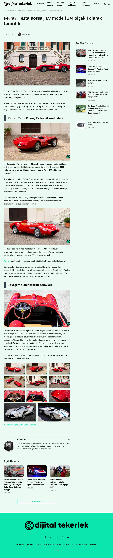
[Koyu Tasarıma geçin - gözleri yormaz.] (105, 4)
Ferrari (7, 261)
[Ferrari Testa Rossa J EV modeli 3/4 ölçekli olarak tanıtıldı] (37, 63)
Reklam (93, 545)
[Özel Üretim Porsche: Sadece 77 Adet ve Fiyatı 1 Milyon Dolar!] (37, 471)
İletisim (97, 4)
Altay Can (27, 34)
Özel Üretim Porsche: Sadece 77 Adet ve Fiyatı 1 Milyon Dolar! (36, 482)
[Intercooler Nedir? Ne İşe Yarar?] (81, 125)
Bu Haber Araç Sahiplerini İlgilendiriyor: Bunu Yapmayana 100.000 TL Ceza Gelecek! (98, 109)
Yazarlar (20, 545)
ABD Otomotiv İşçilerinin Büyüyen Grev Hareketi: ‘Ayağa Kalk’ (59, 483)
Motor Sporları (50, 3)
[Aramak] (108, 3)
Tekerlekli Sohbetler (72, 3)
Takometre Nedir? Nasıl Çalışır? (97, 81)
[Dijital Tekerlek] (17, 4)
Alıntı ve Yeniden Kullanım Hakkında (52, 545)
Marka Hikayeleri (86, 3)
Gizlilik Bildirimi (79, 545)
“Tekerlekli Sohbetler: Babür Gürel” (20, 424)
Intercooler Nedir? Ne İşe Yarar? (98, 123)
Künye (30, 545)
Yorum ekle (37, 501)
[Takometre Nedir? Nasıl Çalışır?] (81, 83)
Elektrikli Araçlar (60, 3)
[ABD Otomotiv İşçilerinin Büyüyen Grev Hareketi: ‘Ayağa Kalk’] (60, 471)
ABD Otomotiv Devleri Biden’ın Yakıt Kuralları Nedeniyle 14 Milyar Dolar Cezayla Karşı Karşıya (13, 485)
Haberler (40, 4)
